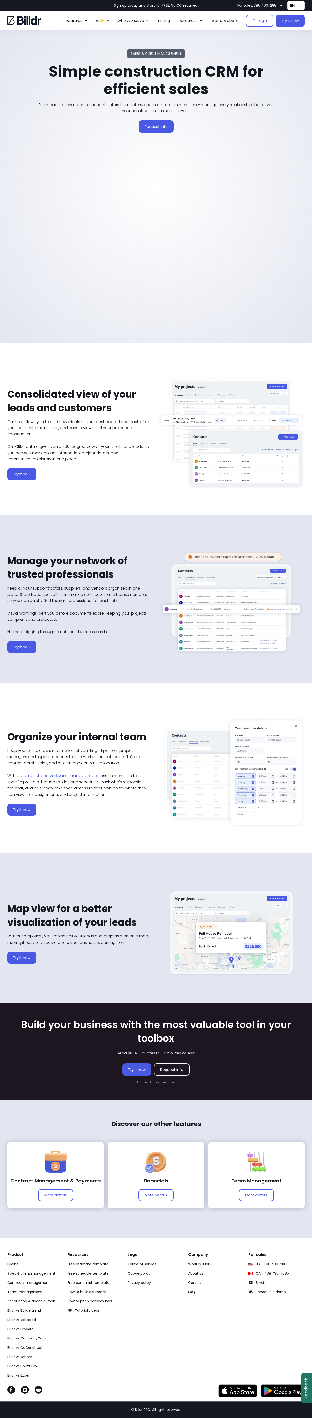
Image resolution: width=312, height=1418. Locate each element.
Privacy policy (139, 1282)
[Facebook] (11, 1391)
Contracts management (28, 1282)
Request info (156, 126)
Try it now (290, 20)
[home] (24, 21)
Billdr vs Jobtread (21, 1319)
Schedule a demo (271, 1292)
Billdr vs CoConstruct (25, 1347)
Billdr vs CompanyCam (26, 1338)
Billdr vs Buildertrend (24, 1310)
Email (260, 1282)
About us (195, 1273)
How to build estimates (87, 1292)
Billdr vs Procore (20, 1329)
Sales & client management (31, 1273)
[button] (260, 5)
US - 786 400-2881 (271, 1264)
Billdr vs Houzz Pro (22, 1366)
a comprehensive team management (58, 775)
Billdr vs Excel (18, 1375)
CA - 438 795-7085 (272, 1273)
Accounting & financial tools (31, 1301)
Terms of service (142, 1264)
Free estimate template (88, 1264)
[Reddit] (38, 1391)
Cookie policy (139, 1273)
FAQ (191, 1292)
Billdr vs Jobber (19, 1356)
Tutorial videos (87, 1310)
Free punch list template (88, 1282)
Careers (195, 1282)
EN (292, 5)
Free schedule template (88, 1273)
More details (55, 1195)
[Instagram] (25, 1391)
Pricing (164, 20)
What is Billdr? (199, 1264)
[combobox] (296, 5)
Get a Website (225, 20)
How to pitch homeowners (90, 1301)
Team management (25, 1292)
